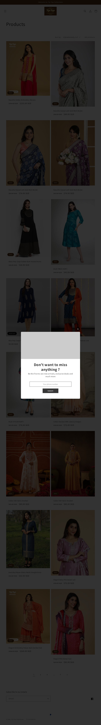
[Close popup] (78, 329)
